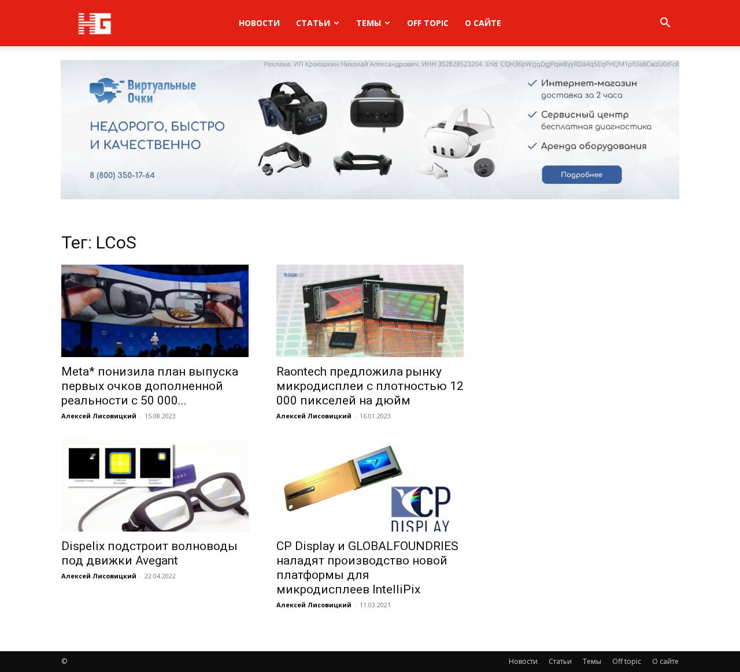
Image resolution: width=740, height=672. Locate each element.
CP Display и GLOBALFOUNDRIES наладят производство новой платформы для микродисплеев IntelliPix (367, 567)
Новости (259, 22)
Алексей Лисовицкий (98, 415)
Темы (368, 22)
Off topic (428, 22)
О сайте (483, 22)
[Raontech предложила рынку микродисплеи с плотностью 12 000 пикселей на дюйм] (370, 311)
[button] (665, 23)
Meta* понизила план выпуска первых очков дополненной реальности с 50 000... (149, 386)
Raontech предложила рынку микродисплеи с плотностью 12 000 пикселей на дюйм (370, 386)
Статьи (313, 22)
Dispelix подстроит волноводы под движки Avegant (149, 553)
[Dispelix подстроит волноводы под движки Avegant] (155, 485)
